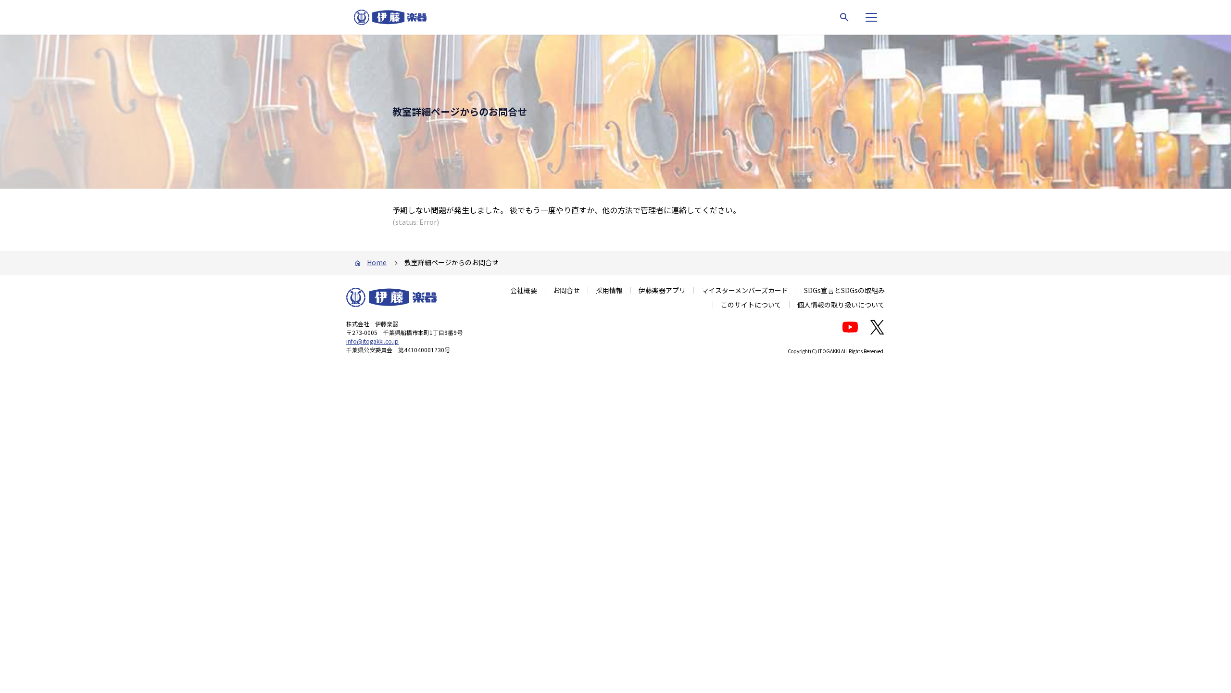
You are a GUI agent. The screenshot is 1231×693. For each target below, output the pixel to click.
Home (377, 262)
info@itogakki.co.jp (372, 341)
